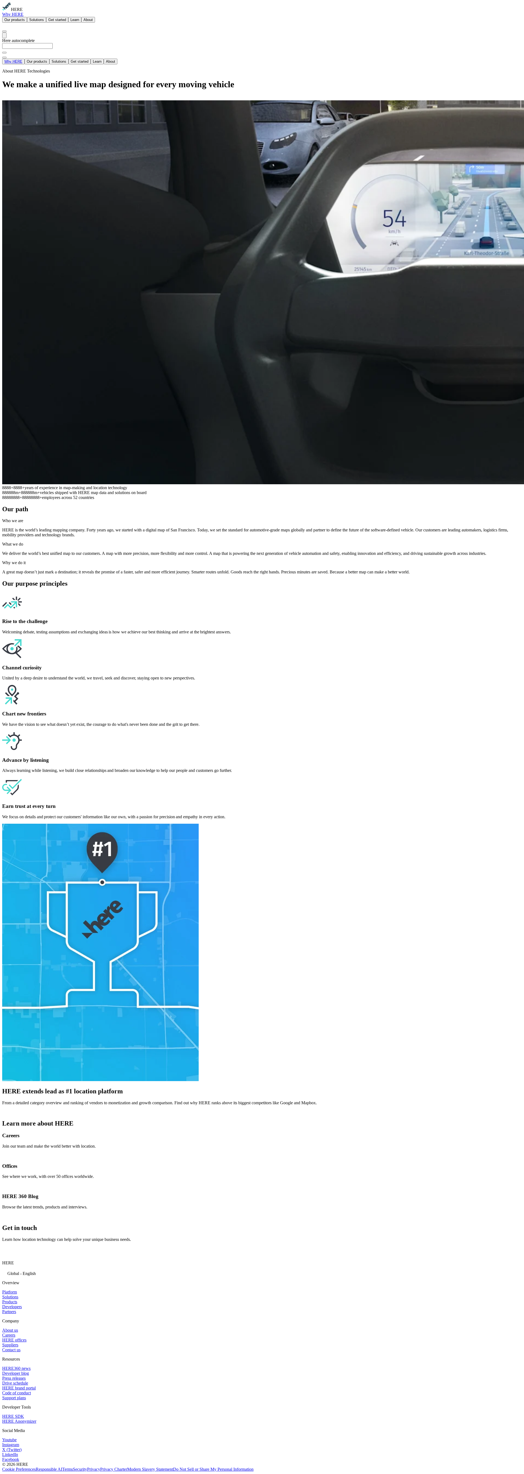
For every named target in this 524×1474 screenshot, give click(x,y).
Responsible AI (49, 1469)
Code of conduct (16, 1393)
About (88, 20)
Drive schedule (15, 1383)
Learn (74, 20)
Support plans (14, 1397)
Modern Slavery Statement (150, 1469)
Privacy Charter (113, 1469)
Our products (14, 20)
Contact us (11, 1349)
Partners (9, 1311)
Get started (57, 20)
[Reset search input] (4, 52)
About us (10, 1330)
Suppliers (10, 1345)
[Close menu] (4, 57)
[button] (262, 1273)
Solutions (36, 20)
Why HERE (12, 14)
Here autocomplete (18, 40)
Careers (8, 1335)
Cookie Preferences (19, 1469)
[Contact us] (8, 1251)
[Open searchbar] (4, 31)
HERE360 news (16, 1368)
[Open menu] (4, 35)
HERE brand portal (19, 1388)
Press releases (14, 1378)
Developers (12, 1306)
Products (9, 1301)
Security (80, 1469)
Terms (67, 1469)
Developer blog (15, 1373)
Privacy (93, 1469)
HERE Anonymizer (19, 1421)
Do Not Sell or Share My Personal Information (213, 1469)
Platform (9, 1292)
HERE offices (14, 1340)
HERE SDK (13, 1416)
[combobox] (262, 48)
